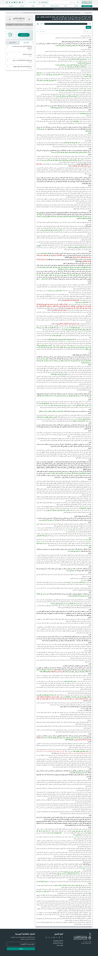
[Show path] (82, 12)
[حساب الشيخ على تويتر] (20, 2)
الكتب (43, 6)
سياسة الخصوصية (58, 943)
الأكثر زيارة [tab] (26, 42)
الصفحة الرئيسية (88, 13)
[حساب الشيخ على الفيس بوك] (22, 2)
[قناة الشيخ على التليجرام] (9, 2)
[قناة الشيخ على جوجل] (17, 2)
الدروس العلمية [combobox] (45, 2)
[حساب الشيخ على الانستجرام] (7, 2)
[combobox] (63, 2)
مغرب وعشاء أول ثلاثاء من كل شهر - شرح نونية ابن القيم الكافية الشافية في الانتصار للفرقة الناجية (73, 9)
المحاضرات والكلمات (54, 6)
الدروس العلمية (86, 6)
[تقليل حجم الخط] (90, 31)
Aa (87, 31)
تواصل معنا (60, 945)
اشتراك (21, 949)
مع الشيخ (22, 6)
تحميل (88, 27)
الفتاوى (76, 6)
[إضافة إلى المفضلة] (37, 31)
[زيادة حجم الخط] (85, 31)
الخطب (65, 6)
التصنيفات (11, 6)
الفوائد (32, 6)
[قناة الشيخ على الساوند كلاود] (12, 2)
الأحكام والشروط (58, 941)
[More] (40, 31)
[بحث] (77, 2)
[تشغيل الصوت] (37, 24)
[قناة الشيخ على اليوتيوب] (14, 2)
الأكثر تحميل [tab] (12, 42)
